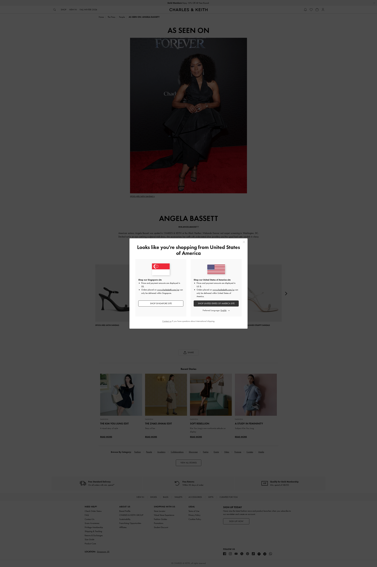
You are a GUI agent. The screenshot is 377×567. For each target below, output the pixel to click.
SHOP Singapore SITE (161, 303)
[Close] (244, 242)
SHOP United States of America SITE (216, 303)
